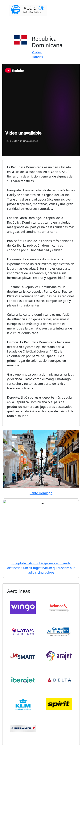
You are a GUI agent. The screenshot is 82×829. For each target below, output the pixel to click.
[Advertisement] (41, 786)
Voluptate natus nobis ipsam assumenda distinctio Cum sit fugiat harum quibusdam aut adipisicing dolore (41, 568)
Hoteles (37, 57)
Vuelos (37, 52)
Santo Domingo (41, 493)
